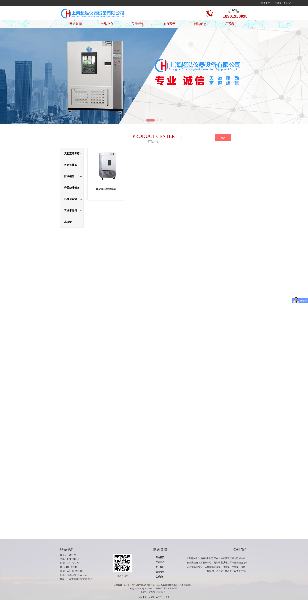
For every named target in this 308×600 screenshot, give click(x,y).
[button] (147, 120)
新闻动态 (200, 24)
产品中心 (106, 24)
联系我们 (231, 24)
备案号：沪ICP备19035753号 (153, 592)
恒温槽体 (69, 176)
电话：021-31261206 (70, 563)
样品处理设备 (72, 187)
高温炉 (68, 221)
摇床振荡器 (70, 165)
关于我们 (138, 24)
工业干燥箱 (70, 210)
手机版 (278, 3)
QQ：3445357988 (68, 567)
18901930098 (235, 16)
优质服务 (159, 572)
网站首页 (75, 24)
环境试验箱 (70, 199)
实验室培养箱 (72, 153)
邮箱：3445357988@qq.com (73, 575)
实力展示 (169, 24)
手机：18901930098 (69, 559)
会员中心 (287, 3)
